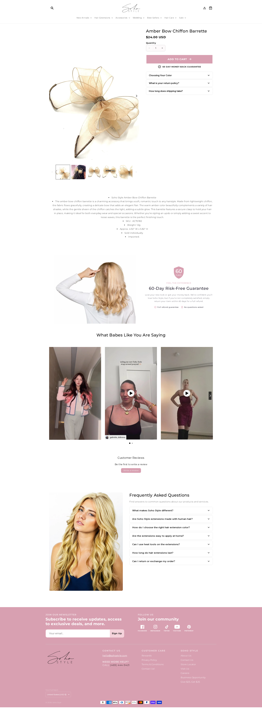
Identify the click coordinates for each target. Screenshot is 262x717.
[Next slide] (210, 396)
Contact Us (187, 660)
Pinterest (188, 631)
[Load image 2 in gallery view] (78, 172)
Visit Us (185, 668)
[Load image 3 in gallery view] (94, 172)
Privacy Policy (149, 660)
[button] (52, 8)
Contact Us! (148, 668)
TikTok (167, 631)
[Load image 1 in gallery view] (63, 172)
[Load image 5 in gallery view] (125, 172)
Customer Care (154, 651)
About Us (186, 655)
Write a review (131, 470)
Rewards (147, 655)
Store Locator (188, 664)
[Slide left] (52, 172)
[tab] (130, 443)
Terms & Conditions (153, 664)
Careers (185, 673)
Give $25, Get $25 (190, 682)
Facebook (142, 631)
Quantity (151, 43)
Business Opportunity (193, 677)
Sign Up (117, 633)
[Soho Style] (61, 657)
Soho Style (189, 651)
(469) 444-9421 (119, 665)
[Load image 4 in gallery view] (110, 172)
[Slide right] (136, 96)
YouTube (177, 631)
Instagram (155, 631)
